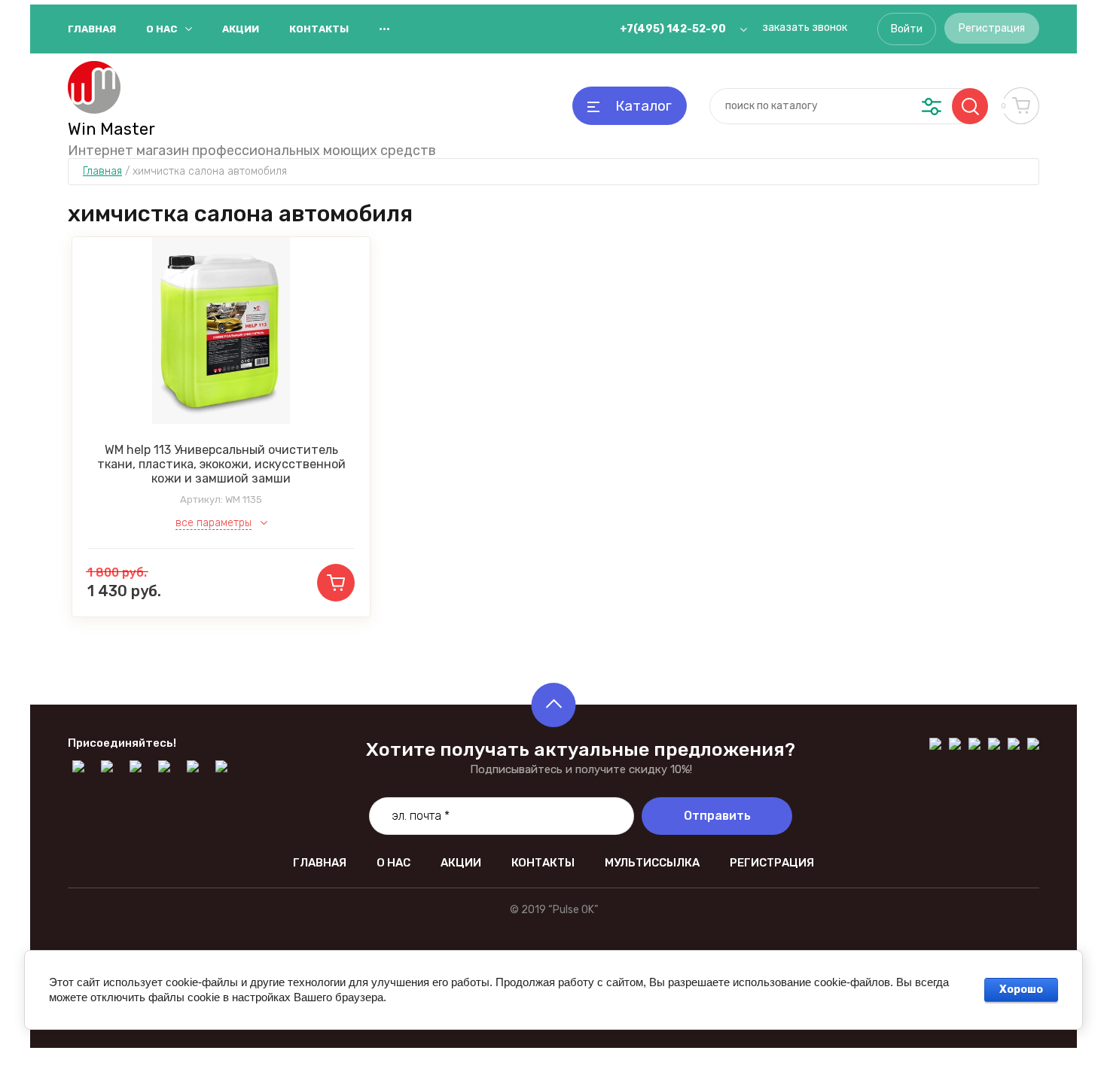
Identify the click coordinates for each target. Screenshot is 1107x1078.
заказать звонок (804, 27)
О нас (161, 29)
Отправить (717, 815)
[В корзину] (336, 582)
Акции (240, 29)
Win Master (111, 129)
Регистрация (992, 28)
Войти (906, 29)
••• (384, 29)
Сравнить (236, 330)
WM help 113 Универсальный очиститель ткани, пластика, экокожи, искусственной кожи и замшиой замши (221, 464)
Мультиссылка (652, 862)
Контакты (319, 29)
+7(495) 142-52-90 (673, 29)
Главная (92, 29)
